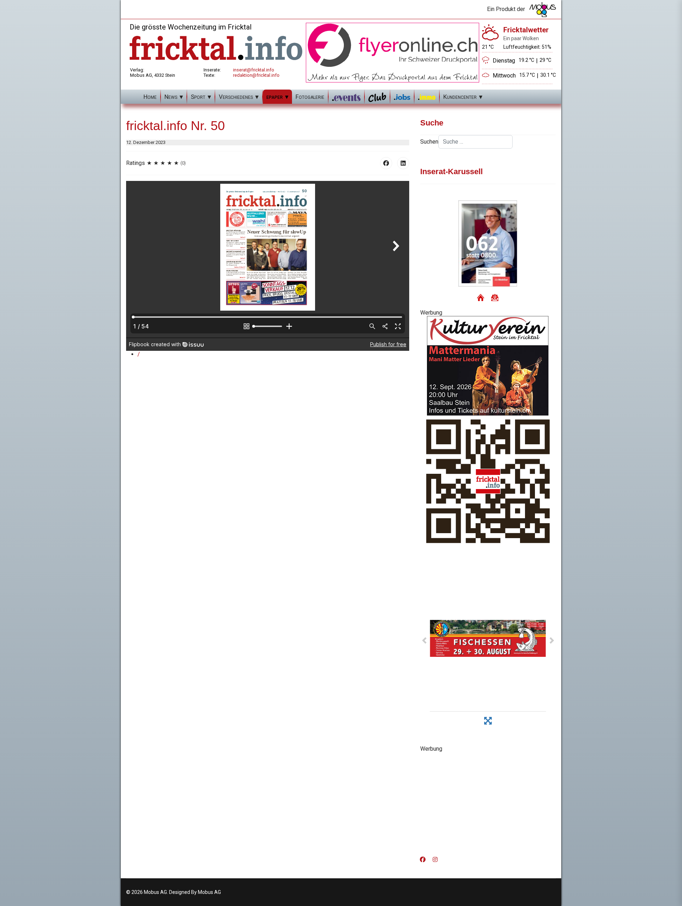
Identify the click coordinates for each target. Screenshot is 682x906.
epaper (274, 96)
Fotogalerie (310, 96)
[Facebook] (386, 163)
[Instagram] (435, 859)
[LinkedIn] (403, 163)
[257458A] (488, 366)
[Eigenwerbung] (392, 52)
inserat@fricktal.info (253, 70)
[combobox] (475, 142)
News (170, 96)
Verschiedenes (236, 96)
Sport (198, 96)
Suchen (429, 141)
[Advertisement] (488, 802)
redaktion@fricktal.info (256, 75)
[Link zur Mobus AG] (542, 9)
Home (150, 96)
